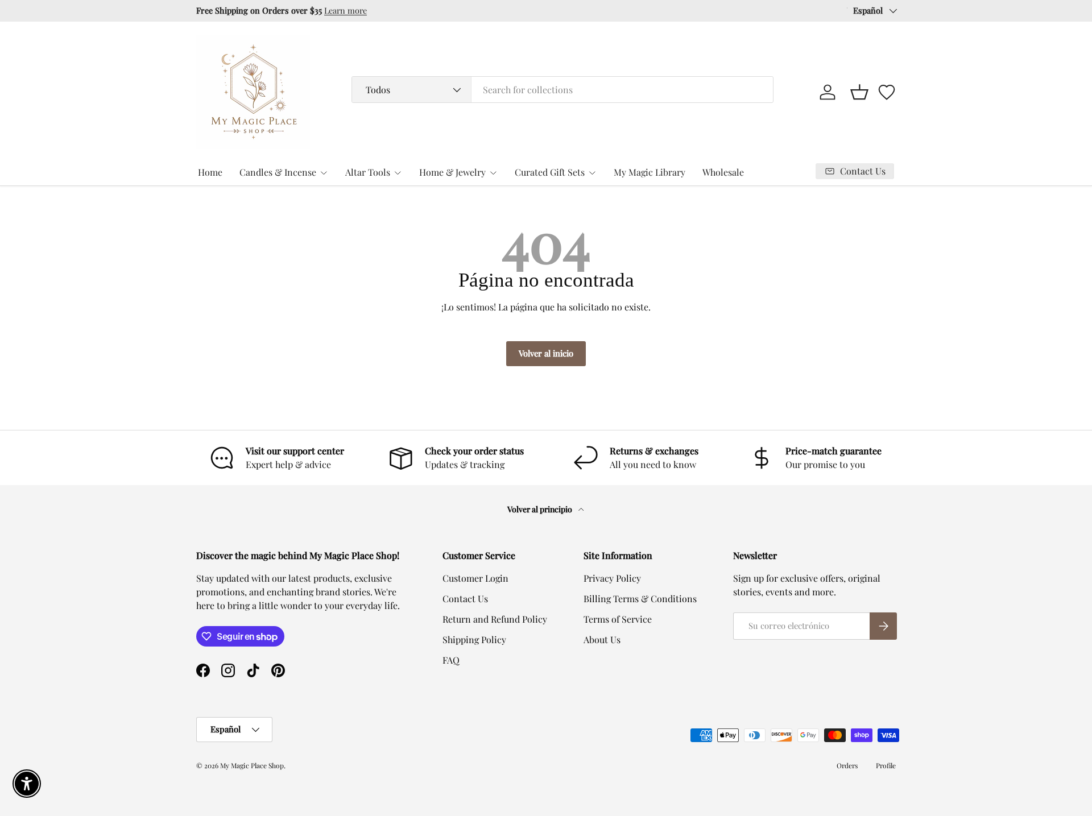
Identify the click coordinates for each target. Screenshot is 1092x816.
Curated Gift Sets (550, 172)
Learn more (345, 10)
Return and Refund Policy (494, 619)
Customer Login (475, 578)
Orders (847, 765)
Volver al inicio (546, 353)
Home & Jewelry (452, 172)
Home (210, 172)
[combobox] (562, 89)
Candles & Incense (277, 172)
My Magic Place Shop (252, 765)
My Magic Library (649, 172)
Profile (886, 765)
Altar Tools (367, 172)
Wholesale (723, 172)
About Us (602, 639)
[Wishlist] (887, 92)
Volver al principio (540, 509)
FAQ (451, 660)
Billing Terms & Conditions (640, 598)
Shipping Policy (474, 639)
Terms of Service (618, 619)
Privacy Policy (612, 578)
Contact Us (465, 598)
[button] (859, 92)
